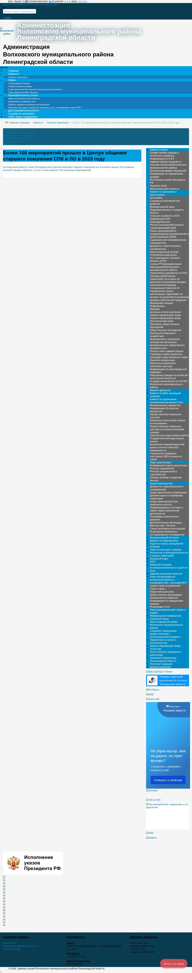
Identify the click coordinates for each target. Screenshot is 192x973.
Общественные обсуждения (165, 330)
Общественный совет (162, 591)
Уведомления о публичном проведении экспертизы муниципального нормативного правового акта (167, 343)
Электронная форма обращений (168, 170)
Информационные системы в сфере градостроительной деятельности (166, 510)
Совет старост (158, 588)
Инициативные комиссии (164, 597)
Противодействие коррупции (19, 132)
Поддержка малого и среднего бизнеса (167, 211)
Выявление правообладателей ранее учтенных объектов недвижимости (167, 447)
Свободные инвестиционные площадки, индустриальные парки (169, 355)
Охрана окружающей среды (165, 315)
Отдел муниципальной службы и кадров (168, 611)
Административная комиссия (166, 573)
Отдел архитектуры (160, 462)
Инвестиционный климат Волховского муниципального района (166, 624)
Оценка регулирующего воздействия (163, 334)
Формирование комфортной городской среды (165, 617)
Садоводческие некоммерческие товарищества (168, 241)
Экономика (156, 197)
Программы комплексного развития (164, 518)
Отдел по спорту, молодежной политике (166, 545)
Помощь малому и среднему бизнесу (166, 479)
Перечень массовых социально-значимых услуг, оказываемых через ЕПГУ (45, 107)
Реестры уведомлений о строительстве (163, 473)
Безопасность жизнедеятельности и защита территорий (169, 554)
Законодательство (160, 221)
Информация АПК (160, 218)
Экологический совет (161, 321)
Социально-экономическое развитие (165, 202)
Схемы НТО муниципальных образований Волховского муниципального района (166, 267)
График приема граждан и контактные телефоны (164, 154)
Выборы (10, 144)
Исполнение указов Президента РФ (168, 181)
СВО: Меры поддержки (22, 116)
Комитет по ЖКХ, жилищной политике (165, 394)
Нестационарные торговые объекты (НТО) (165, 259)
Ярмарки (155, 309)
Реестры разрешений (162, 468)
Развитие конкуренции (162, 360)
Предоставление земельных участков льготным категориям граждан (167, 429)
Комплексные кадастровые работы (169, 435)
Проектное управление (163, 363)
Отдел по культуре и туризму (165, 549)
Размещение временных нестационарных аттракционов (167, 533)
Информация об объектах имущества (164, 409)
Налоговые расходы (161, 366)
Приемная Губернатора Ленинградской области (163, 659)
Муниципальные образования (21, 135)
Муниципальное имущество (165, 405)
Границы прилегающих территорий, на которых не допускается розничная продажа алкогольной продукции (168, 280)
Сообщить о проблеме (168, 780)
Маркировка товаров (161, 303)
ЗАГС (153, 561)
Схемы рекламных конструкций (167, 528)
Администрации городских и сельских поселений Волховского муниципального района (168, 164)
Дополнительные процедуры (166, 522)
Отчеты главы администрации (166, 351)
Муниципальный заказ (162, 206)
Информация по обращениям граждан (166, 175)
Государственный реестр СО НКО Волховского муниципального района (169, 384)
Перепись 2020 (158, 185)
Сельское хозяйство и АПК (165, 215)
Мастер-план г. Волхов (162, 525)
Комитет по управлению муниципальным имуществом (166, 400)
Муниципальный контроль (164, 537)
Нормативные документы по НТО (168, 273)
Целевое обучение (160, 667)
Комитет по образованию (164, 540)
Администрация (159, 149)
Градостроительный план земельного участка (164, 503)
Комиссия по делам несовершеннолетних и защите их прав (169, 567)
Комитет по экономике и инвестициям (163, 193)
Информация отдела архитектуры (169, 465)
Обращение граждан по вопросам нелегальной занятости (169, 376)
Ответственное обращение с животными (166, 653)
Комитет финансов (160, 390)
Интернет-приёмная (14, 141)
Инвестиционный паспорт (164, 252)
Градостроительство (161, 483)
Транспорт (156, 648)
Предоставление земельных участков (166, 415)
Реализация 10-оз (160, 606)
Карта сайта (9, 942)
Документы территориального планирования (166, 488)
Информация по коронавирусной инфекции (168, 370)
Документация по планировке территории (166, 497)
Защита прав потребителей (165, 585)
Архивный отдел (159, 558)
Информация (157, 306)
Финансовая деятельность (164, 188)
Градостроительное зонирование (168, 492)
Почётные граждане (161, 664)
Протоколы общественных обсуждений (165, 325)
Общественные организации (166, 594)
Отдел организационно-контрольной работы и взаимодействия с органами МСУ (168, 579)
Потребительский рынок (163, 255)
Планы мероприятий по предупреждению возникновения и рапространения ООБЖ (169, 233)
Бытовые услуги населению (165, 312)
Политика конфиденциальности (20, 945)
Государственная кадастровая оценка (167, 440)
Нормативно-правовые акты (19, 138)
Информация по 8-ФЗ (15, 129)
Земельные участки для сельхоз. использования (168, 421)
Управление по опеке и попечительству (163, 641)
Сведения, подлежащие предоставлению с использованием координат (165, 633)
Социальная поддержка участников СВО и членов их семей (166, 456)
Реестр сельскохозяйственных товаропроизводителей (167, 226)
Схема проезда (11, 948)
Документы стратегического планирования (165, 247)
